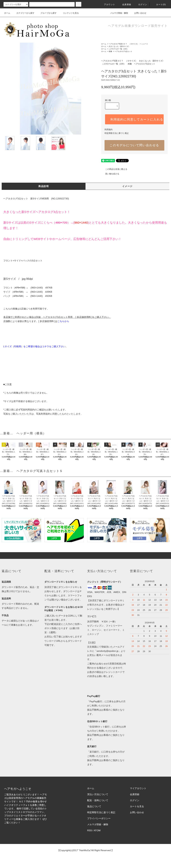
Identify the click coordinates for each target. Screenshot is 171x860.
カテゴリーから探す (25, 13)
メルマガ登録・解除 (119, 13)
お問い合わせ (140, 13)
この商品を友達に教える (116, 169)
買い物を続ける (112, 174)
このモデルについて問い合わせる (134, 145)
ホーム (7, 13)
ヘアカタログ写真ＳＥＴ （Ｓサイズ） (124, 44)
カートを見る (137, 806)
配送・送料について (97, 800)
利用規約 (109, 129)
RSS (89, 830)
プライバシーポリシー (99, 818)
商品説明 (43, 186)
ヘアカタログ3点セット (123, 51)
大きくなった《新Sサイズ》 (119, 46)
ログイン (142, 4)
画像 (110, 51)
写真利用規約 (28, 409)
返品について (94, 806)
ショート (144, 44)
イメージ (127, 186)
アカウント (109, 4)
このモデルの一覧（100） (118, 49)
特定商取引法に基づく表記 (117, 133)
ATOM (97, 830)
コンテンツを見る (71, 13)
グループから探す (49, 13)
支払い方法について (97, 794)
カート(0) (161, 4)
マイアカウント (138, 788)
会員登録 (126, 4)
